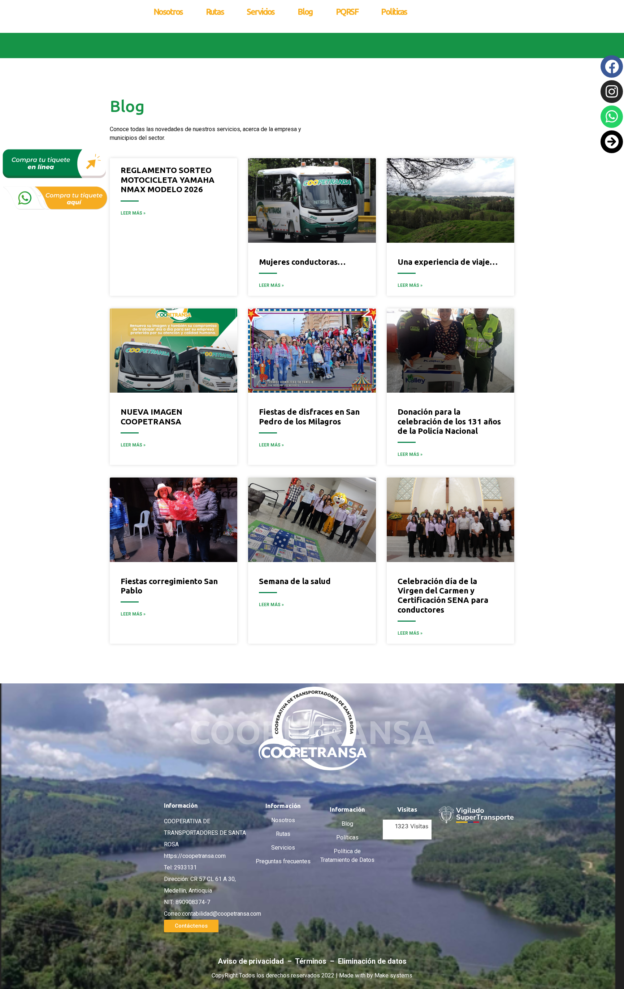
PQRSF (347, 11)
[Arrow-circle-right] (612, 141)
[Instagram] (612, 91)
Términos (311, 961)
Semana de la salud (295, 581)
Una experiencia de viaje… (448, 261)
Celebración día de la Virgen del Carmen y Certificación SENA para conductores (443, 595)
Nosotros (168, 11)
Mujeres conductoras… (302, 261)
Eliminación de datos (372, 961)
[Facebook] (612, 66)
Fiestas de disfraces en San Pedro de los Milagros (309, 416)
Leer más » (271, 285)
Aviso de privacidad (252, 961)
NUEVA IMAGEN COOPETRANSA (151, 416)
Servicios (260, 11)
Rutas (215, 11)
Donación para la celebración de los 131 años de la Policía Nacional (449, 421)
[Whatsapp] (612, 116)
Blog (305, 11)
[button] (191, 926)
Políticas (394, 11)
